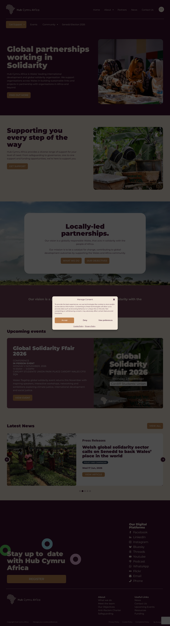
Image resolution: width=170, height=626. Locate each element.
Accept (64, 320)
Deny (85, 320)
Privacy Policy (90, 326)
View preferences (105, 320)
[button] (114, 299)
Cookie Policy (78, 326)
